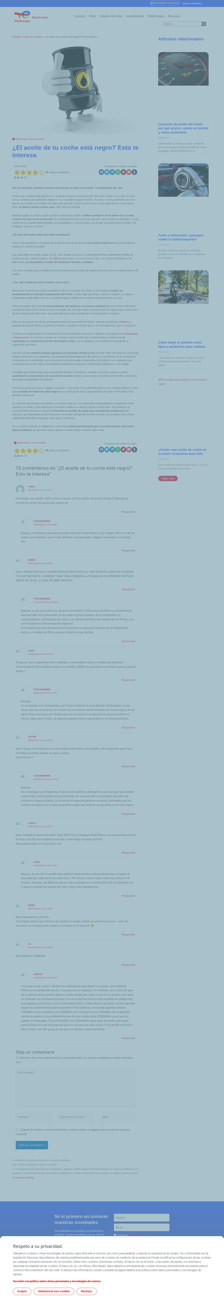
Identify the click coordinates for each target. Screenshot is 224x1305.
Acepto (22, 1291)
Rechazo (86, 1291)
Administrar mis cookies (54, 1291)
